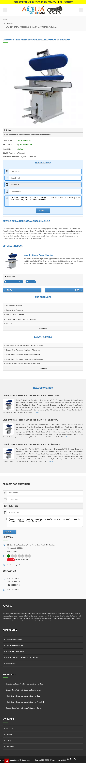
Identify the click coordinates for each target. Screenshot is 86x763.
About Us (9, 728)
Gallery (8, 740)
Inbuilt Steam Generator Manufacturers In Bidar (23, 354)
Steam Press (10, 324)
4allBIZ (63, 760)
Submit (42, 210)
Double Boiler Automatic (14, 310)
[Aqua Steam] (43, 10)
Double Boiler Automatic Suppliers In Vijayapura (23, 350)
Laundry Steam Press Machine (38, 255)
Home (5, 20)
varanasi (32, 282)
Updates (9, 23)
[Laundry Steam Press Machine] (11, 261)
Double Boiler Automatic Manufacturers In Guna (23, 364)
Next (76, 290)
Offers (8, 130)
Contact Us (10, 746)
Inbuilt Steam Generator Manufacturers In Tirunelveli (24, 359)
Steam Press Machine (14, 305)
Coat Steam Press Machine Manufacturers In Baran (24, 345)
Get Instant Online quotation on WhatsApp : (43, 2)
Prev (9, 290)
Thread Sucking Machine (15, 315)
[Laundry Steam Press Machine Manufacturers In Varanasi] (43, 86)
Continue (36, 412)
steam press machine (14, 282)
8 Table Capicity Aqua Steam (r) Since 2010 (21, 319)
